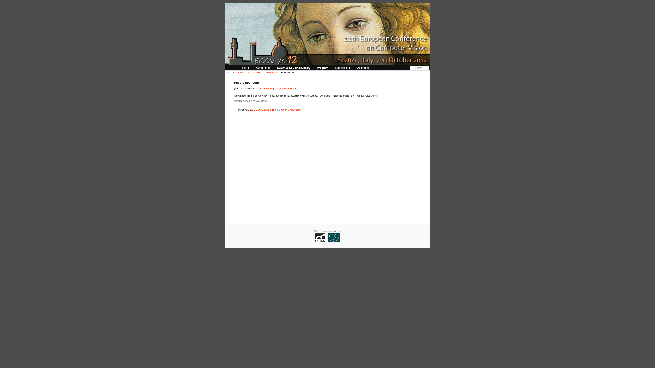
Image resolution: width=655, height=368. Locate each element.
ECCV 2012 (231, 72)
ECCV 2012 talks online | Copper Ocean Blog (275, 109)
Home (246, 68)
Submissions (343, 68)
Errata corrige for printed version (278, 88)
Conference (263, 68)
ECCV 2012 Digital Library (293, 68)
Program (322, 68)
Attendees (363, 68)
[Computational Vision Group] (334, 241)
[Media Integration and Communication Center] (321, 241)
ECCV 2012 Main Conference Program (263, 72)
